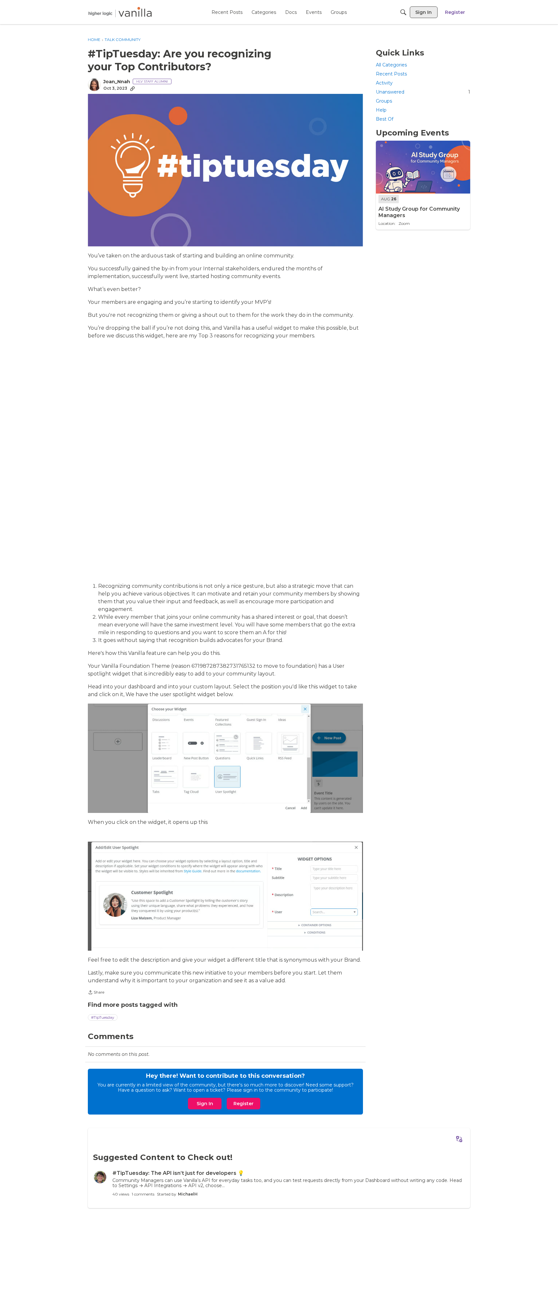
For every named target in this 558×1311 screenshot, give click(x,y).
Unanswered (423, 92)
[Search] (403, 12)
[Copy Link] (132, 88)
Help (381, 110)
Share (96, 993)
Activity (384, 83)
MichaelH (188, 1194)
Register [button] (243, 1103)
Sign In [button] (205, 1103)
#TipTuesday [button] (102, 1017)
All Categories (391, 65)
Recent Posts (391, 74)
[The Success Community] (120, 12)
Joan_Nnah (116, 82)
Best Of (384, 119)
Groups (384, 101)
